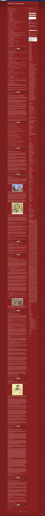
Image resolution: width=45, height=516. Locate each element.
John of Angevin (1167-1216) (31, 152)
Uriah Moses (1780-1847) (31, 113)
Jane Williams (12, 153)
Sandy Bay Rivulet (31, 177)
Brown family (30, 46)
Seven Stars (33, 288)
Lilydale (35, 265)
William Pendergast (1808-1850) (32, 99)
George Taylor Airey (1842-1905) (32, 121)
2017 (29, 310)
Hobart (33, 252)
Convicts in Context (31, 235)
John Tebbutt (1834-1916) (32, 261)
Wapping (35, 297)
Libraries (30, 192)
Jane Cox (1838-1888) (31, 80)
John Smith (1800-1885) (31, 83)
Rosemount (30, 140)
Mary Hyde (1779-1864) (31, 109)
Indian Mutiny (31, 254)
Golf (29, 204)
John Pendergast (18, 183)
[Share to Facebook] (18, 477)
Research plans (30, 197)
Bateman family (30, 44)
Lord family (30, 53)
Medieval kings (30, 156)
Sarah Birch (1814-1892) (34, 286)
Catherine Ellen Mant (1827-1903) (32, 71)
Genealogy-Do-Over (30, 244)
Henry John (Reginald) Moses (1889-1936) (33, 78)
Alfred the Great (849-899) (31, 224)
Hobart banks (30, 173)
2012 (29, 333)
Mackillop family (30, 54)
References (32, 281)
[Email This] (16, 477)
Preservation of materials (31, 196)
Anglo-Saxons (30, 144)
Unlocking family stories (31, 199)
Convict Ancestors (30, 103)
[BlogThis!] (17, 48)
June (30, 317)
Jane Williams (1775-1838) (31, 81)
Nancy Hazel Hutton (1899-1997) (33, 273)
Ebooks (32, 237)
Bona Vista (30, 138)
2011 (29, 334)
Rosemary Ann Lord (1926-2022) (33, 283)
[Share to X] (18, 48)
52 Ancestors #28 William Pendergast (14, 151)
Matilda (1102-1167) (31, 154)
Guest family (30, 50)
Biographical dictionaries (32, 227)
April (30, 329)
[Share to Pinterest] (19, 48)
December (31, 313)
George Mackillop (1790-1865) (32, 170)
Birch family (36, 227)
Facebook (30, 188)
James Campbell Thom (19, 267)
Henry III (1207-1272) (31, 150)
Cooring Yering (30, 139)
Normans (30, 158)
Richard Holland (24, 486)
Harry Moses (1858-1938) (33, 248)
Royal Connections (31, 161)
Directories (30, 186)
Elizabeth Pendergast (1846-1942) (32, 241)
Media (31, 270)
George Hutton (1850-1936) (31, 75)
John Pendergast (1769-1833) (32, 82)
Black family (30, 45)
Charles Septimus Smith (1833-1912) (19, 478)
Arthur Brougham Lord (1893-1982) (32, 69)
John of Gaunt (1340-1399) (31, 153)
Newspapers (30, 194)
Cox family (30, 48)
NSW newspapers (32, 276)
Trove (15, 470)
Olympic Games (30, 131)
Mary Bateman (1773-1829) (31, 87)
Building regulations (30, 229)
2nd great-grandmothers (35, 221)
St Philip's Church (31, 291)
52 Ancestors (11, 255)
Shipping (35, 288)
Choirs (33, 232)
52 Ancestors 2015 (31, 209)
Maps (29, 193)
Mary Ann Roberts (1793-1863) (14, 505)
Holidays (30, 9)
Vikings (30, 135)
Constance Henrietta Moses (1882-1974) (33, 118)
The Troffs (30, 141)
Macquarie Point (30, 175)
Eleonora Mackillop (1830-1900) (32, 73)
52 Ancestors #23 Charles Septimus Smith (14, 429)
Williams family (30, 60)
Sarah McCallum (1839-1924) (33, 287)
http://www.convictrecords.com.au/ (17, 138)
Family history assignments (31, 210)
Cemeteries (30, 184)
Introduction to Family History (31, 215)
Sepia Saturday (30, 288)
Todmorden (32, 295)
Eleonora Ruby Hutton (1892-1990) (32, 120)
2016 (29, 311)
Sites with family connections (31, 290)
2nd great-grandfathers (11, 478)
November (31, 314)
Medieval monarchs (31, 157)
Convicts (30, 104)
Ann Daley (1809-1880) (31, 66)
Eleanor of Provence (31, 148)
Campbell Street (30, 168)
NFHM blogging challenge (35, 275)
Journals (30, 262)
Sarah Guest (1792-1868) (31, 91)
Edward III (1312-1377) (31, 146)
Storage (32, 292)
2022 (29, 307)
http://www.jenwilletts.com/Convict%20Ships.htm (17, 128)
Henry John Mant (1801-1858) (32, 79)
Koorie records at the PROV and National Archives (16, 95)
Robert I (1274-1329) (34, 282)
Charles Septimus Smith (10, 415)
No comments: (15, 48)
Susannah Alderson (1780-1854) (32, 95)
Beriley (29, 227)
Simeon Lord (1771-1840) (31, 111)
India (29, 254)
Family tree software (31, 189)
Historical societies (31, 190)
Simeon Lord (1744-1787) (31, 93)
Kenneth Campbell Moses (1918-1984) (32, 85)
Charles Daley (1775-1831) (31, 102)
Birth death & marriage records (32, 182)
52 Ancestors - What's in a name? (13, 243)
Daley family (32, 236)
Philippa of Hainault (31, 159)
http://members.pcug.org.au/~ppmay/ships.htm (17, 137)
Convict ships (31, 234)
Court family (30, 47)
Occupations (35, 276)
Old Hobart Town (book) (31, 176)
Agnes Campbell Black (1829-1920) (32, 64)
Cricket (29, 236)
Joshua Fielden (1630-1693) (31, 84)
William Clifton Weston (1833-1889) (34, 298)
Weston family (30, 298)
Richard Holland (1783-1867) (32, 89)
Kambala (31, 262)
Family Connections (16, 3)
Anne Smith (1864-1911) (31, 67)
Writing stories (30, 201)
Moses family (30, 56)
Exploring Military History (31, 8)
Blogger (25, 511)
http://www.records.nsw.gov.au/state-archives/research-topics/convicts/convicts (15, 140)
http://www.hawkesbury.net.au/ (16, 127)
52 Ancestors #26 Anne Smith (12, 258)
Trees (35, 295)
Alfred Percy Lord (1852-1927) (32, 65)
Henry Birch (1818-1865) (31, 122)
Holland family (30, 51)
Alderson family (30, 43)
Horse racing (34, 253)
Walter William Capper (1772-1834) (32, 97)
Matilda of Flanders (31, 155)
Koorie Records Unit (11, 105)
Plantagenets (32, 280)
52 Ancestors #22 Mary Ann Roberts (33, 328)
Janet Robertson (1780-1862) (32, 125)
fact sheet (21, 108)
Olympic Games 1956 (31, 206)
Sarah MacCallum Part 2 (19, 316)
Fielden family (30, 49)
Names (12, 255)
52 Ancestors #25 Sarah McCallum (33, 325)
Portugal (35, 280)
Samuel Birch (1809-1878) (31, 133)
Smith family (23, 478)
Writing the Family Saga (31, 217)
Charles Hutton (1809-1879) (31, 116)
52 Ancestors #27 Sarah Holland (13, 177)
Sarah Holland (15, 156)
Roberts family (18, 505)
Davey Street (35, 236)
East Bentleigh (30, 237)
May (30, 318)
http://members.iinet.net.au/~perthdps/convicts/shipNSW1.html (18, 141)
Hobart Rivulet (30, 172)
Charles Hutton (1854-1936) (31, 117)
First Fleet (30, 105)
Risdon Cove (30, 282)
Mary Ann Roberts (20, 179)
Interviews (30, 191)
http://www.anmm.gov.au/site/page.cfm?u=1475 (20, 134)
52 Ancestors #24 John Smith (12, 381)
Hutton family (30, 52)
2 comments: (15, 477)
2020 (29, 308)
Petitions (30, 195)
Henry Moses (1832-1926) (31, 123)
